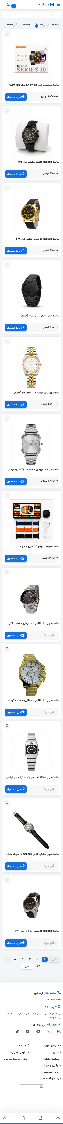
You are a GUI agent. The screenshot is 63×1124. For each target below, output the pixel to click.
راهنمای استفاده (51, 1078)
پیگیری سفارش (19, 1052)
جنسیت (10, 24)
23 (38, 966)
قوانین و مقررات (50, 1065)
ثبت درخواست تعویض (16, 1059)
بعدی (27, 966)
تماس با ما (53, 1052)
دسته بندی (25, 24)
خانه (57, 15)
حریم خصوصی (51, 1072)
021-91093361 (54, 999)
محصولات (46, 15)
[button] (8, 4)
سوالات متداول (51, 1059)
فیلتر (40, 25)
